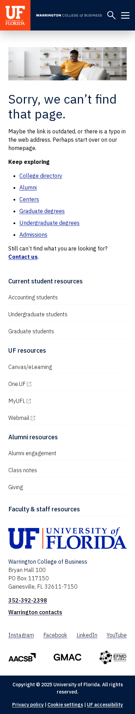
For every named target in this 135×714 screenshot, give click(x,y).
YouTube (117, 635)
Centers (29, 199)
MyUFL (46, 400)
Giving (15, 487)
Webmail (48, 417)
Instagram (21, 635)
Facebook (55, 635)
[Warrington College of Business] (69, 15)
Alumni (28, 187)
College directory (40, 175)
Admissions (33, 234)
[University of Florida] (15, 15)
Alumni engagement (32, 453)
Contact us (23, 256)
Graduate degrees (42, 211)
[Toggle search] (111, 15)
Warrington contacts (35, 612)
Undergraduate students (38, 314)
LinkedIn (86, 635)
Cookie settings (65, 705)
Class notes (22, 470)
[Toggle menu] (125, 15)
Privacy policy (28, 705)
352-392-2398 (27, 600)
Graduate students (31, 331)
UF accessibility (105, 705)
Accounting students (33, 297)
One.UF (46, 383)
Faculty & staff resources (44, 509)
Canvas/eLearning (30, 366)
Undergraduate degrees (49, 222)
